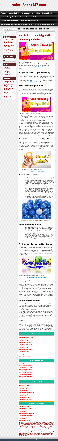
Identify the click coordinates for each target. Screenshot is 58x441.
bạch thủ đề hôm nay (26, 424)
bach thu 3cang (45, 422)
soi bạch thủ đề (35, 431)
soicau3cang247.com (29, 5)
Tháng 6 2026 (7, 67)
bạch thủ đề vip (40, 426)
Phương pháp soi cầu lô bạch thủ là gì (43, 430)
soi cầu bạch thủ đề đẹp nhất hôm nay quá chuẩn (34, 37)
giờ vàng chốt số (27, 24)
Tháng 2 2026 (7, 72)
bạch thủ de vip (47, 423)
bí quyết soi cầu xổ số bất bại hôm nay (10, 24)
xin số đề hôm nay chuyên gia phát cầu (44, 24)
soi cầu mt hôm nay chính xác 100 (9, 21)
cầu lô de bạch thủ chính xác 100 (26, 428)
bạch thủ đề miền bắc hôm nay (31, 425)
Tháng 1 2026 (7, 74)
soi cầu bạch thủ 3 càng (24, 432)
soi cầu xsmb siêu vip (13, 13)
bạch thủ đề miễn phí (23, 426)
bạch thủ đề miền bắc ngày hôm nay (45, 425)
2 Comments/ (25, 435)
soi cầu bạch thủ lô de (27, 434)
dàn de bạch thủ (36, 428)
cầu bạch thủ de (35, 427)
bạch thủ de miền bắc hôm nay (36, 423)
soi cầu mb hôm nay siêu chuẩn (8, 17)
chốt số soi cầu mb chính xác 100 (28, 17)
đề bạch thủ (42, 428)
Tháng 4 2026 (7, 70)
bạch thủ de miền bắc (25, 423)
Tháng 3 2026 (7, 71)
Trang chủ (3, 13)
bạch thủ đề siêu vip (32, 426)
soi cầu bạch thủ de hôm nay (35, 432)
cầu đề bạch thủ (49, 427)
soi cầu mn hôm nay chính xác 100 (44, 13)
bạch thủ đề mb (34, 424)
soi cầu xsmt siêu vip (27, 13)
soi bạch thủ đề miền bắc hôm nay (46, 431)
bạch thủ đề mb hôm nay (43, 424)
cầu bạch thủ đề (42, 427)
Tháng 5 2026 (7, 68)
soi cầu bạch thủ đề (46, 432)
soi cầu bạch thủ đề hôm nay (38, 433)
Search (6, 32)
